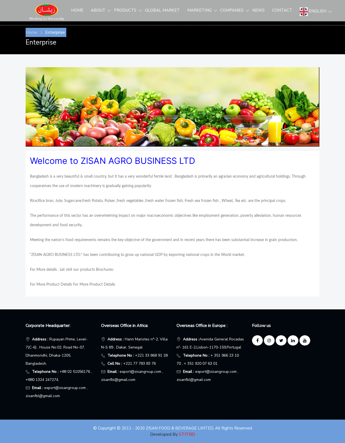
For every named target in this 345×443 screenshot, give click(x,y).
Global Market (162, 10)
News (258, 10)
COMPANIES (232, 10)
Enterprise (55, 32)
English (313, 11)
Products (125, 10)
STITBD (187, 434)
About (98, 10)
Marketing (200, 10)
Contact (282, 10)
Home (77, 10)
